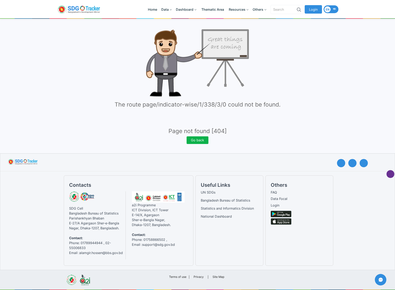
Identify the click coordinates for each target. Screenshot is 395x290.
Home (152, 9)
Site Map (218, 276)
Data (165, 9)
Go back (197, 140)
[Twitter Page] (365, 163)
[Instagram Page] (354, 163)
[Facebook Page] (342, 163)
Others (258, 9)
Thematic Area (212, 9)
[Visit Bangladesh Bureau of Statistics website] (71, 278)
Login (313, 9)
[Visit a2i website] (85, 278)
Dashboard (184, 9)
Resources (237, 9)
